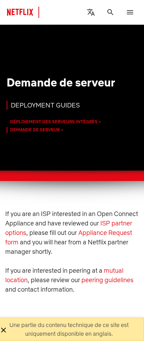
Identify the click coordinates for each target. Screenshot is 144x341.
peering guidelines (107, 280)
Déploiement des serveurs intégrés (54, 121)
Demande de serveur (35, 129)
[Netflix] (25, 12)
